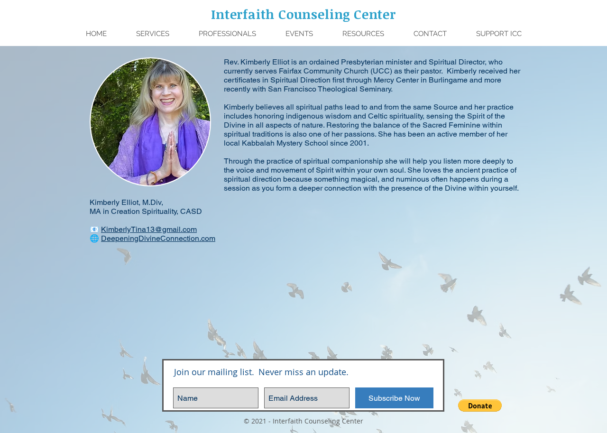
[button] (227, 34)
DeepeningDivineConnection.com (158, 238)
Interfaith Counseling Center (303, 14)
